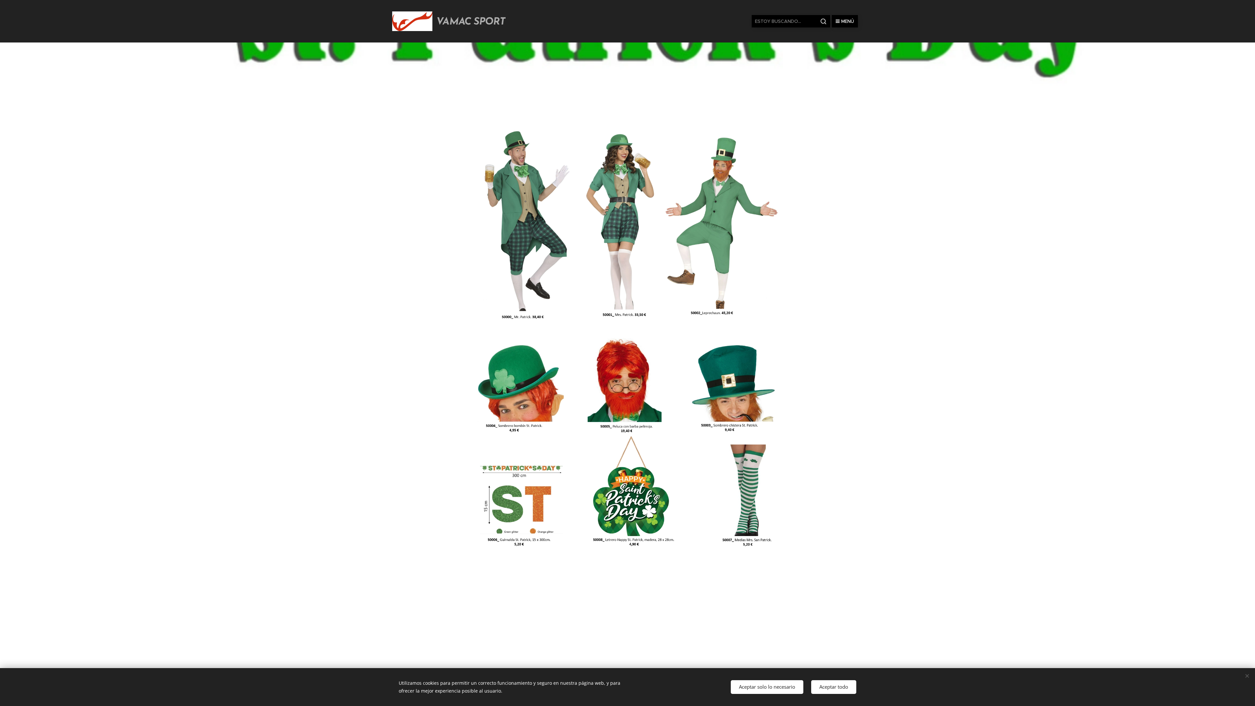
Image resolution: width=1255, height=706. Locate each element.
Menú (847, 21)
